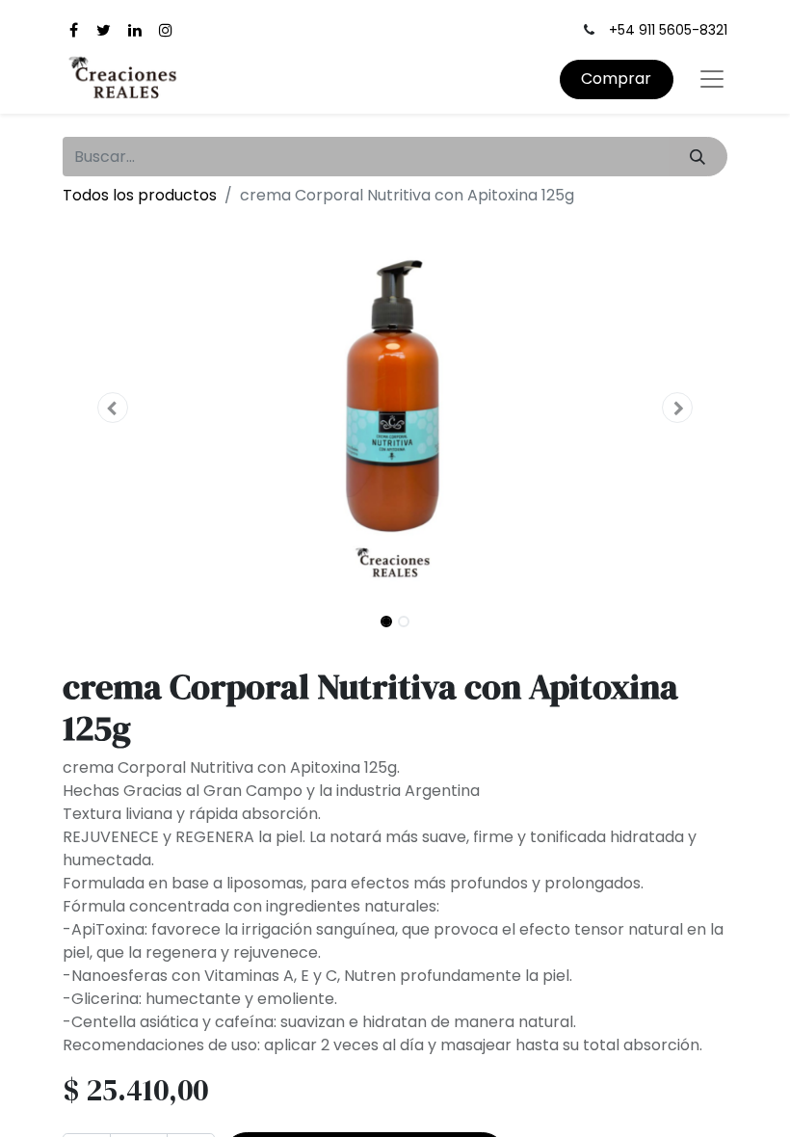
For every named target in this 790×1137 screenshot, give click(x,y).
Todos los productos (140, 195)
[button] (113, 407)
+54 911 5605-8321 (668, 30)
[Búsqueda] (698, 156)
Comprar (616, 78)
